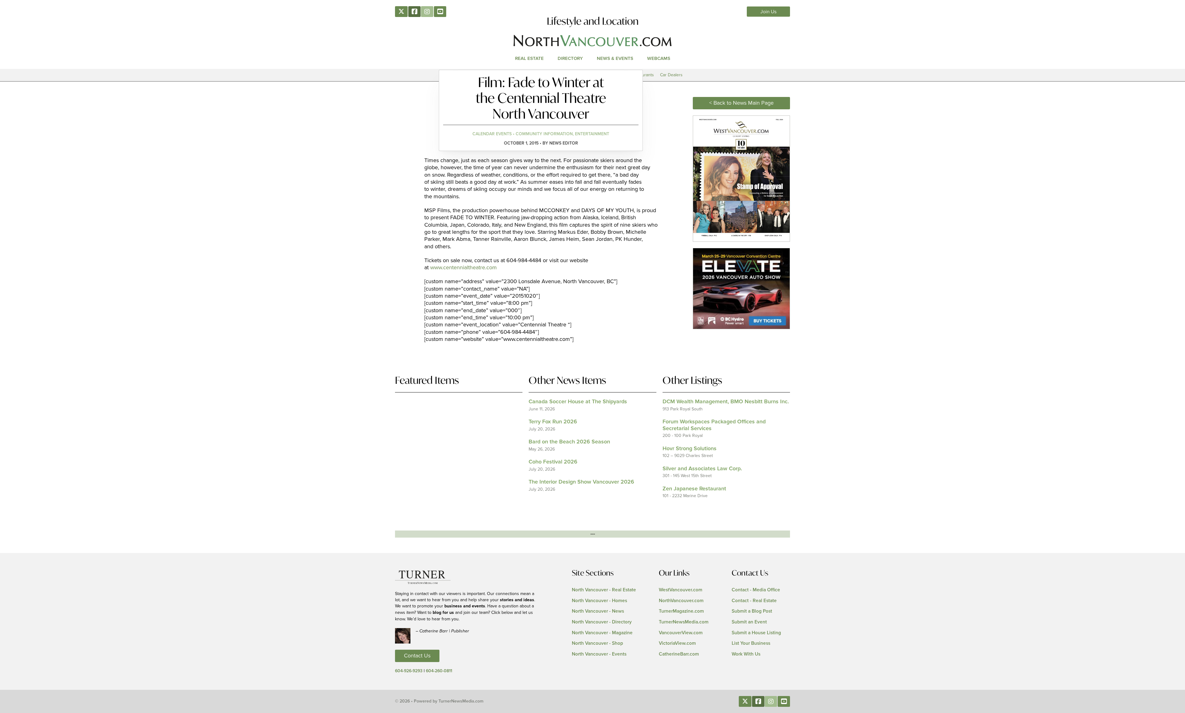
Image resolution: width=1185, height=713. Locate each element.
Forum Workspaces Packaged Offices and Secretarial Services (714, 425)
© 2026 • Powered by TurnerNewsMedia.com (439, 701)
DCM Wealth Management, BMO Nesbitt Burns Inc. (726, 401)
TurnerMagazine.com (681, 611)
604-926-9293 (408, 671)
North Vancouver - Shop (597, 643)
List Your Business (751, 643)
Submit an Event (749, 622)
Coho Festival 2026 (553, 462)
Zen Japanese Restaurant (694, 488)
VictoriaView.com (677, 643)
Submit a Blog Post (752, 611)
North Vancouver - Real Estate (604, 590)
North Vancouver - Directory (602, 622)
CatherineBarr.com (679, 654)
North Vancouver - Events (599, 654)
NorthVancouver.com (681, 601)
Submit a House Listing (756, 633)
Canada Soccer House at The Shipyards (578, 401)
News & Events (615, 58)
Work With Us (746, 654)
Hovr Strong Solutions (690, 448)
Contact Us (417, 655)
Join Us (768, 12)
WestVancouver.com (680, 590)
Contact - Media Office (756, 590)
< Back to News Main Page (741, 103)
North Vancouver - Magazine (602, 633)
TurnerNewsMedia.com (684, 622)
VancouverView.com (681, 633)
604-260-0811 (439, 671)
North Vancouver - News (598, 611)
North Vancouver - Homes (599, 601)
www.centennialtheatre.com (463, 267)
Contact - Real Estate (754, 601)
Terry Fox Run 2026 (553, 421)
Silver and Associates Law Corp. (702, 468)
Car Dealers (671, 75)
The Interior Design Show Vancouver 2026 (581, 482)
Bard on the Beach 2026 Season (569, 441)
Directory (570, 58)
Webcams (658, 58)
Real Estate (529, 58)
